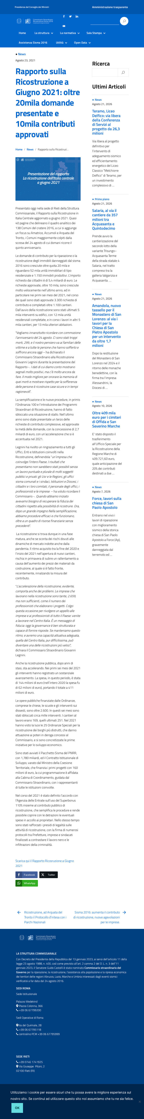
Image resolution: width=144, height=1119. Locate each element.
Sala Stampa (94, 33)
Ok (17, 1108)
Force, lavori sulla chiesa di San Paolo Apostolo (106, 503)
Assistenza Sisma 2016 (33, 42)
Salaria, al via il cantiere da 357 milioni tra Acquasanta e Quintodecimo (105, 219)
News (22, 54)
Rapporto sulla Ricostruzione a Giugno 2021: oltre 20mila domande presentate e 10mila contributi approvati (47, 103)
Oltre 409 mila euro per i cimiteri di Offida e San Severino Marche (106, 419)
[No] (139, 1101)
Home (22, 33)
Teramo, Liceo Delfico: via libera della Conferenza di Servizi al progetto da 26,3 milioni (106, 122)
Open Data (80, 42)
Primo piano (102, 199)
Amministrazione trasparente (110, 7)
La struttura (42, 33)
